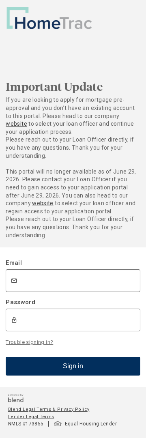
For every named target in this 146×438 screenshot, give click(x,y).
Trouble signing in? (29, 342)
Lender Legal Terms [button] (31, 416)
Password (20, 302)
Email (14, 262)
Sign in (73, 366)
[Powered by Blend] (16, 400)
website (16, 123)
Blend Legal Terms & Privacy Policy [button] (48, 409)
